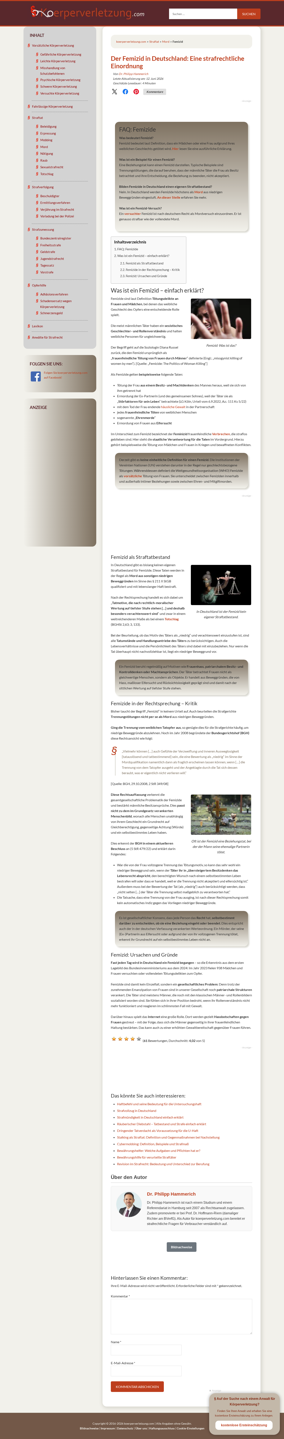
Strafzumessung (43, 229)
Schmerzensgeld (51, 313)
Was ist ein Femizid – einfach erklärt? (143, 256)
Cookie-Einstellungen (190, 1428)
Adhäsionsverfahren (54, 294)
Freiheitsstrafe (50, 245)
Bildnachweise (89, 1428)
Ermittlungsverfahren (55, 202)
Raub (43, 160)
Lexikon (37, 326)
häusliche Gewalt (173, 407)
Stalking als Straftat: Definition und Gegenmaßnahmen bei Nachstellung (168, 1137)
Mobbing (46, 140)
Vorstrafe (46, 272)
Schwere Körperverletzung (58, 86)
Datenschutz (125, 1428)
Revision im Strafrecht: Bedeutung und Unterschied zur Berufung (163, 1164)
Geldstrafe (47, 252)
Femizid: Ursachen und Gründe (146, 276)
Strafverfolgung (43, 187)
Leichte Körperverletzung (57, 61)
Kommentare (154, 91)
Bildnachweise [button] (181, 1247)
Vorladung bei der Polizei (57, 216)
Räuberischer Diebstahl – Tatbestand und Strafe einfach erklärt (161, 1124)
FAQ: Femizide (127, 249)
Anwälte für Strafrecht (47, 337)
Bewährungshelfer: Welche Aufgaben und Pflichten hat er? (158, 1150)
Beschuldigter (49, 196)
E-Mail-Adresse (123, 1363)
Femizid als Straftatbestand (144, 263)
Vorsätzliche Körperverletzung (53, 45)
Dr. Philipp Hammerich (133, 74)
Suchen (249, 14)
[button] (114, 92)
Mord (165, 41)
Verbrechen (221, 434)
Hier (175, 149)
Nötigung (46, 153)
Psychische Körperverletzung (60, 80)
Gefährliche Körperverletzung (60, 54)
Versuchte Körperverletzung (59, 93)
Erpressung (48, 133)
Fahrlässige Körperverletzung (52, 106)
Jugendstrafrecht (52, 258)
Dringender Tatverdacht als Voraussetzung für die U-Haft (157, 1131)
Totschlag (172, 619)
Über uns (141, 1428)
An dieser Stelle (168, 197)
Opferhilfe (39, 285)
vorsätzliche (133, 476)
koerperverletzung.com (131, 41)
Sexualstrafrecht (51, 167)
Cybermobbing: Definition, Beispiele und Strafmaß (153, 1144)
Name (116, 1342)
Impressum (108, 1428)
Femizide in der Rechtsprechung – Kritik (153, 270)
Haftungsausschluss (162, 1428)
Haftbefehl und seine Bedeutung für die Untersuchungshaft (159, 1104)
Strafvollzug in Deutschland (136, 1111)
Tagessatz (47, 265)
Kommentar (120, 1296)
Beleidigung (48, 126)
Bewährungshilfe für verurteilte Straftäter (146, 1157)
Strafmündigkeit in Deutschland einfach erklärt (150, 1117)
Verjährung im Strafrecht (57, 209)
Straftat (154, 41)
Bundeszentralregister (55, 238)
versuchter (132, 214)
